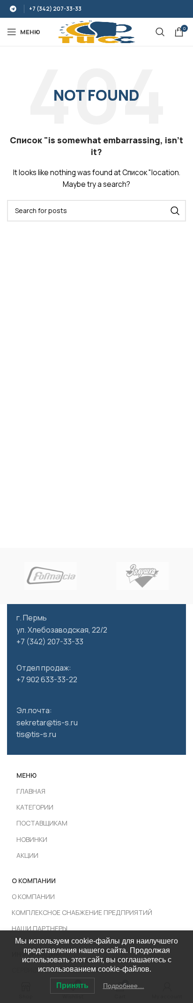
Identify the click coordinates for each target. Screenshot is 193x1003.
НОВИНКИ (31, 839)
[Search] (160, 31)
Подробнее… (123, 985)
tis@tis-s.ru (36, 734)
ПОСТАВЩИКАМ (41, 823)
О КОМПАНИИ (33, 896)
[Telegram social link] (13, 9)
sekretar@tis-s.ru (47, 722)
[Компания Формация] (50, 576)
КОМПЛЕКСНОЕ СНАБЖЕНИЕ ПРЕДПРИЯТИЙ (82, 912)
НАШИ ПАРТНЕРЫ (39, 928)
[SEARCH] (175, 210)
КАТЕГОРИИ (34, 807)
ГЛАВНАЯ (30, 791)
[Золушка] (142, 576)
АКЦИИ (27, 855)
